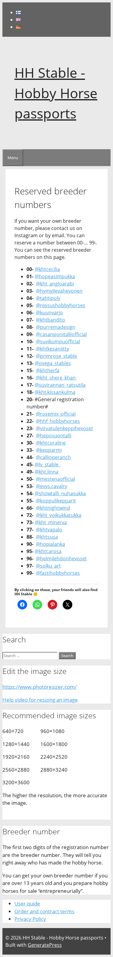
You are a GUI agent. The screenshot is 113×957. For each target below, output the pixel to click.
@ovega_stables (53, 363)
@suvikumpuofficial (58, 341)
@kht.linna (46, 471)
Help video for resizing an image (40, 699)
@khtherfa (47, 370)
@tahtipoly (48, 298)
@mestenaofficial (55, 479)
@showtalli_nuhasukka (60, 493)
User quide (27, 903)
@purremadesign (55, 327)
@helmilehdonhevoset (61, 558)
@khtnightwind (53, 508)
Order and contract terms (44, 911)
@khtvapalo (49, 529)
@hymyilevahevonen (59, 291)
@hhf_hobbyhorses (58, 421)
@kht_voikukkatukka (58, 515)
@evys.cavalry (51, 486)
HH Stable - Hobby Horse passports (55, 92)
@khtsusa (47, 537)
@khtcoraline (51, 442)
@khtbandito (50, 319)
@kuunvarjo (49, 312)
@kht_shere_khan (56, 377)
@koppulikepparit (56, 500)
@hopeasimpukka (55, 276)
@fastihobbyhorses (58, 573)
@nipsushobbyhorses (60, 305)
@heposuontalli (53, 435)
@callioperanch (53, 457)
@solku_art (48, 565)
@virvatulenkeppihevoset (64, 428)
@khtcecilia (47, 269)
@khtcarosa (48, 551)
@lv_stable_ (48, 464)
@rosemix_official (56, 414)
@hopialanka (50, 544)
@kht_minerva (51, 522)
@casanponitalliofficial (61, 334)
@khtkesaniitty (52, 348)
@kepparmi (49, 450)
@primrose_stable (56, 356)
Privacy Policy (30, 918)
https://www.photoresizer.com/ (39, 686)
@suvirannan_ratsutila (60, 385)
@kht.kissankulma (55, 392)
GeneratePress (45, 945)
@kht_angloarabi (55, 283)
